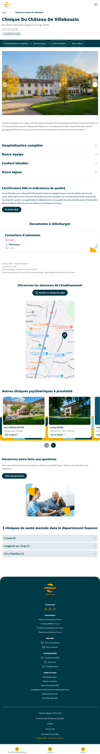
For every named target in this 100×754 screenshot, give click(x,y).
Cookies (50, 724)
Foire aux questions (14, 476)
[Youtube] (54, 609)
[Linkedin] (50, 609)
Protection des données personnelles (50, 718)
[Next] (95, 84)
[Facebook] (45, 609)
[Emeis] (6, 4)
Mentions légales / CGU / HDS (50, 713)
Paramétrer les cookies (50, 734)
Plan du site (50, 729)
